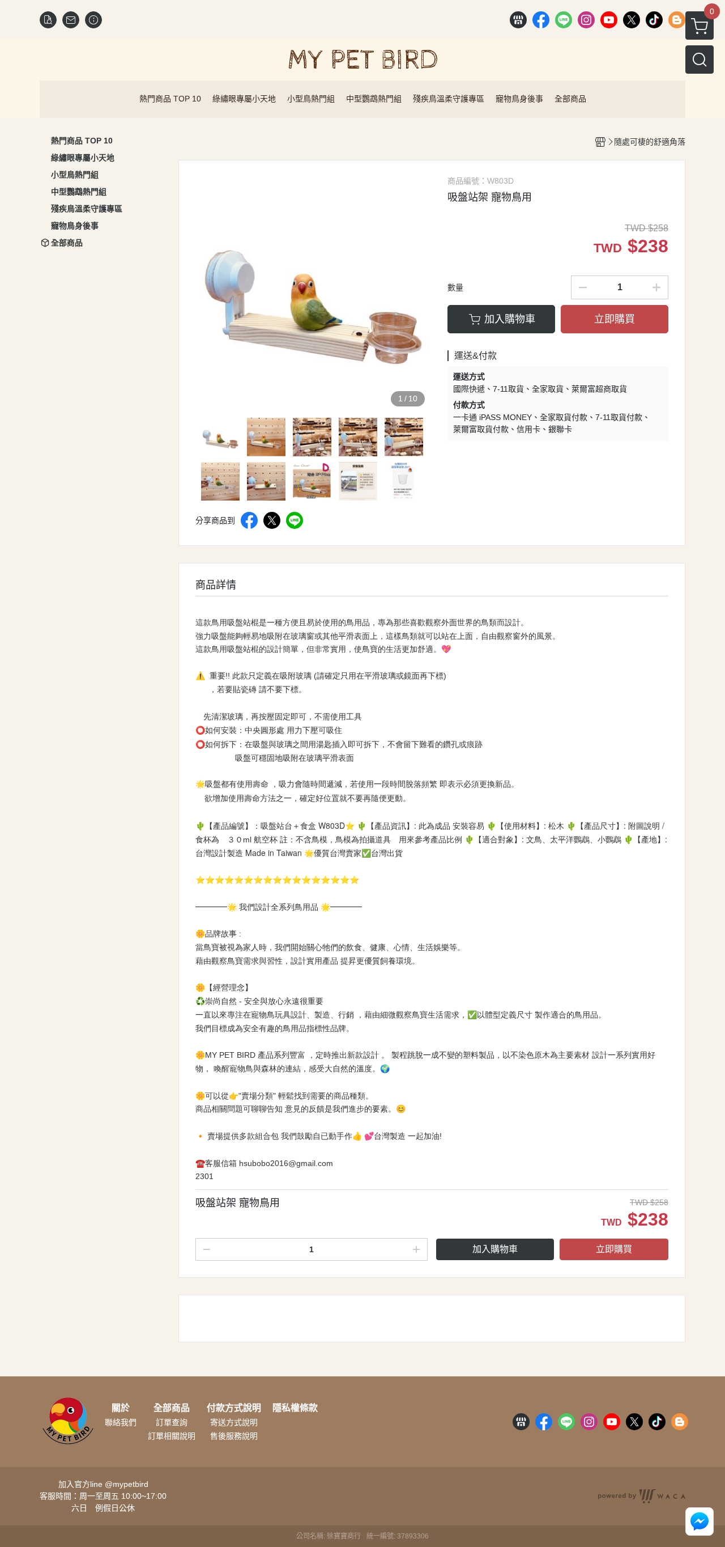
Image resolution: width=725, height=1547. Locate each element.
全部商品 (171, 1408)
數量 (455, 287)
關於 (121, 1408)
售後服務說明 (234, 1436)
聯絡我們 (121, 1422)
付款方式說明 (234, 1408)
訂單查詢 (171, 1422)
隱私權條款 (295, 1408)
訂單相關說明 (171, 1436)
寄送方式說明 (234, 1422)
